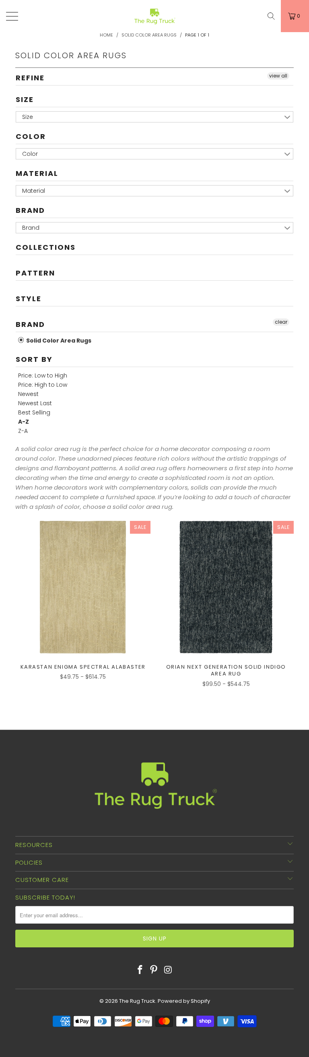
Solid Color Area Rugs (58, 341)
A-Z (23, 422)
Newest (28, 394)
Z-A (23, 431)
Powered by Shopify (184, 1001)
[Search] (271, 16)
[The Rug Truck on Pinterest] (154, 970)
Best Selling (34, 412)
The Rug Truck (137, 1001)
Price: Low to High (42, 375)
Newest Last (35, 403)
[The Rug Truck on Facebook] (140, 970)
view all (278, 75)
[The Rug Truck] (154, 16)
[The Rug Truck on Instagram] (168, 970)
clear (281, 321)
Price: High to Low (42, 385)
